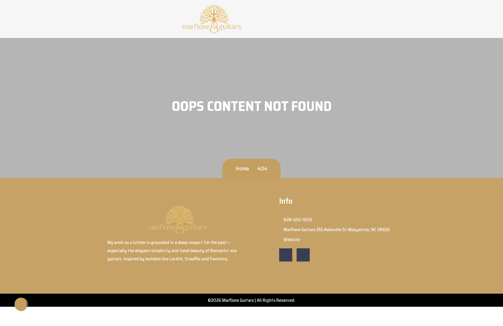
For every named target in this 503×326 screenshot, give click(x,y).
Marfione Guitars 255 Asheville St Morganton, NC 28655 (336, 229)
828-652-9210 (297, 219)
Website (291, 239)
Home (242, 168)
